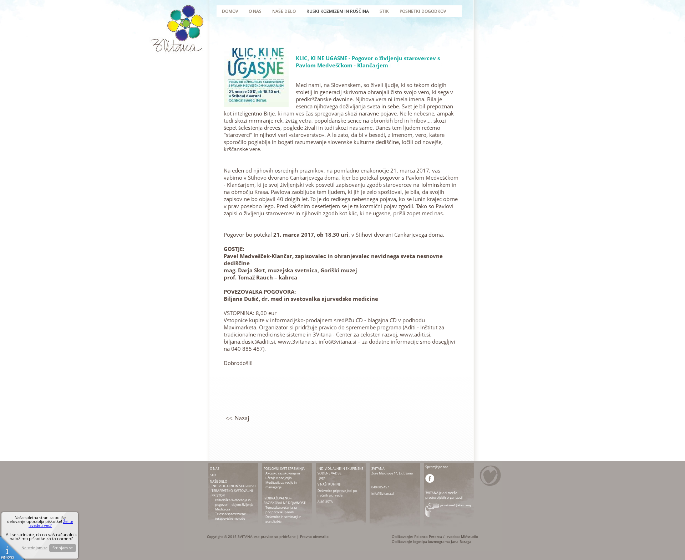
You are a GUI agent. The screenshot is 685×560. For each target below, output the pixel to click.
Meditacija (222, 509)
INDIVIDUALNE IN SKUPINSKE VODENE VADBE (340, 471)
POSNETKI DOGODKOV (423, 11)
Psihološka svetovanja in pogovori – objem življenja (234, 502)
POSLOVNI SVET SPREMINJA (284, 468)
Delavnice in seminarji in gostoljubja (283, 519)
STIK (213, 475)
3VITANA (378, 468)
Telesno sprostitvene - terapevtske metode (231, 516)
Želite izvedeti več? (51, 523)
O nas (255, 11)
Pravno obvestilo (314, 536)
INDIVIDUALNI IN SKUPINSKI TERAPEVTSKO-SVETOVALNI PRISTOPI (234, 491)
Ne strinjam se (34, 548)
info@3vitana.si (382, 493)
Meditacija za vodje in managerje (281, 484)
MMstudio (469, 536)
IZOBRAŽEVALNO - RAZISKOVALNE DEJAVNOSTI (285, 500)
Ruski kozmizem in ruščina (337, 11)
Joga (322, 478)
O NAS (214, 468)
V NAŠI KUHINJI (329, 484)
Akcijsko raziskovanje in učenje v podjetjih (282, 475)
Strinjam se (62, 547)
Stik (384, 11)
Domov (230, 11)
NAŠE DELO (218, 481)
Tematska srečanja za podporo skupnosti (281, 509)
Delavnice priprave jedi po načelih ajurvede (337, 493)
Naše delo (284, 11)
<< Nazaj (237, 418)
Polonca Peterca (428, 536)
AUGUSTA (325, 501)
